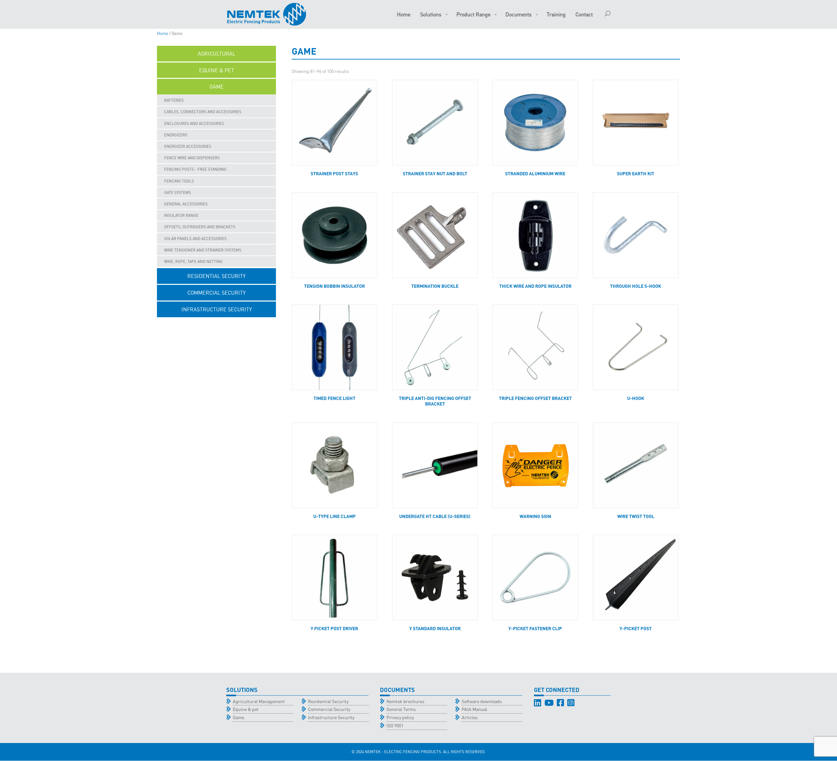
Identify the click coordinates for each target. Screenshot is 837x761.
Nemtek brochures (405, 701)
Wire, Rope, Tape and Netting (193, 261)
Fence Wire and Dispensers (192, 157)
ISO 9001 (394, 725)
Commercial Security (329, 709)
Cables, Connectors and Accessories (202, 111)
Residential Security (328, 701)
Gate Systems (177, 192)
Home (162, 33)
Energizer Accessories (187, 146)
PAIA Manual (474, 709)
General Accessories (186, 203)
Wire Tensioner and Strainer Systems (202, 250)
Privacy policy (400, 717)
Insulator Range (181, 215)
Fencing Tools (179, 181)
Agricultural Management (259, 701)
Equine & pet (246, 709)
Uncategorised (216, 325)
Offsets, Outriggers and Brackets (199, 226)
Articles (470, 717)
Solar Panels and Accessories (195, 238)
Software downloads (482, 701)
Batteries (174, 100)
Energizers (175, 134)
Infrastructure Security (331, 717)
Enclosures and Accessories (194, 123)
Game (238, 717)
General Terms (401, 709)
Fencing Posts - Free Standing (195, 169)
